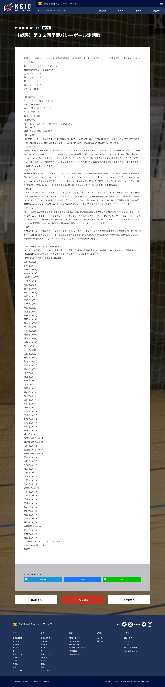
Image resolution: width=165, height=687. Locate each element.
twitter (124, 624)
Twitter (43, 579)
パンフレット (17, 670)
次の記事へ (128, 599)
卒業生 (15, 664)
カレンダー (17, 648)
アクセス (127, 644)
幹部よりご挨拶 (74, 638)
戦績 (14, 667)
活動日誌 (16, 657)
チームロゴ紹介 (74, 644)
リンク (126, 641)
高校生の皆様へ (18, 638)
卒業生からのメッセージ (77, 648)
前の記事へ (36, 599)
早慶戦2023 (73, 651)
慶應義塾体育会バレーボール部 (32, 624)
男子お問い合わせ (130, 648)
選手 (14, 651)
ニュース (99, 638)
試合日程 (16, 641)
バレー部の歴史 (74, 641)
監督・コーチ (17, 654)
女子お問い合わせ (130, 651)
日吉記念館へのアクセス (77, 654)
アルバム (16, 661)
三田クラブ (128, 638)
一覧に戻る (82, 599)
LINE (122, 579)
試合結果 (46, 28)
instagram (130, 624)
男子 (37, 28)
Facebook (82, 579)
